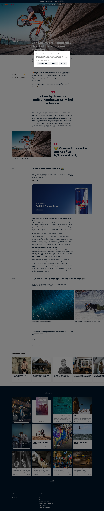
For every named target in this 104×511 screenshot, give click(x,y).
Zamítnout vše (53, 63)
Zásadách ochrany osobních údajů (60, 58)
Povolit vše (63, 63)
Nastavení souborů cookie (42, 63)
